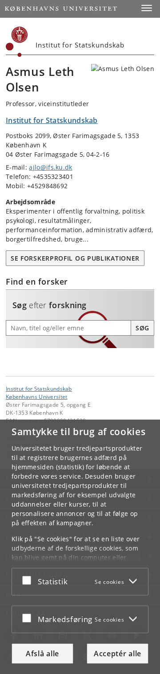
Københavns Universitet (37, 396)
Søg (142, 328)
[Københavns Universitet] (17, 42)
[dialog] (80, 547)
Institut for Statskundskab (39, 388)
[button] (147, 8)
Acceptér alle (117, 653)
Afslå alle (42, 653)
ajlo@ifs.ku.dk (50, 167)
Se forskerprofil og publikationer (75, 258)
